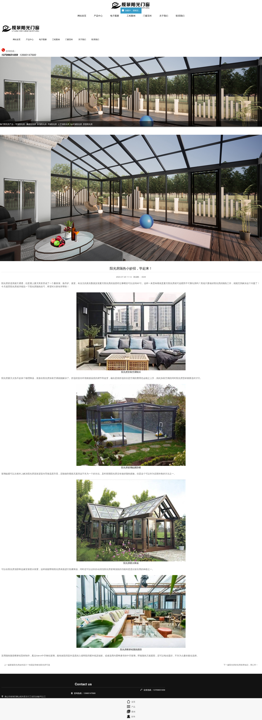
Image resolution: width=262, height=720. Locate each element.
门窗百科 (147, 15)
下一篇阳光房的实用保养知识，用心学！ (241, 664)
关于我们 (163, 15)
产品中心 (98, 15)
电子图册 (114, 15)
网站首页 (82, 15)
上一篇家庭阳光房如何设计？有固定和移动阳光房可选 (27, 664)
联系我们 (180, 15)
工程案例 (131, 15)
